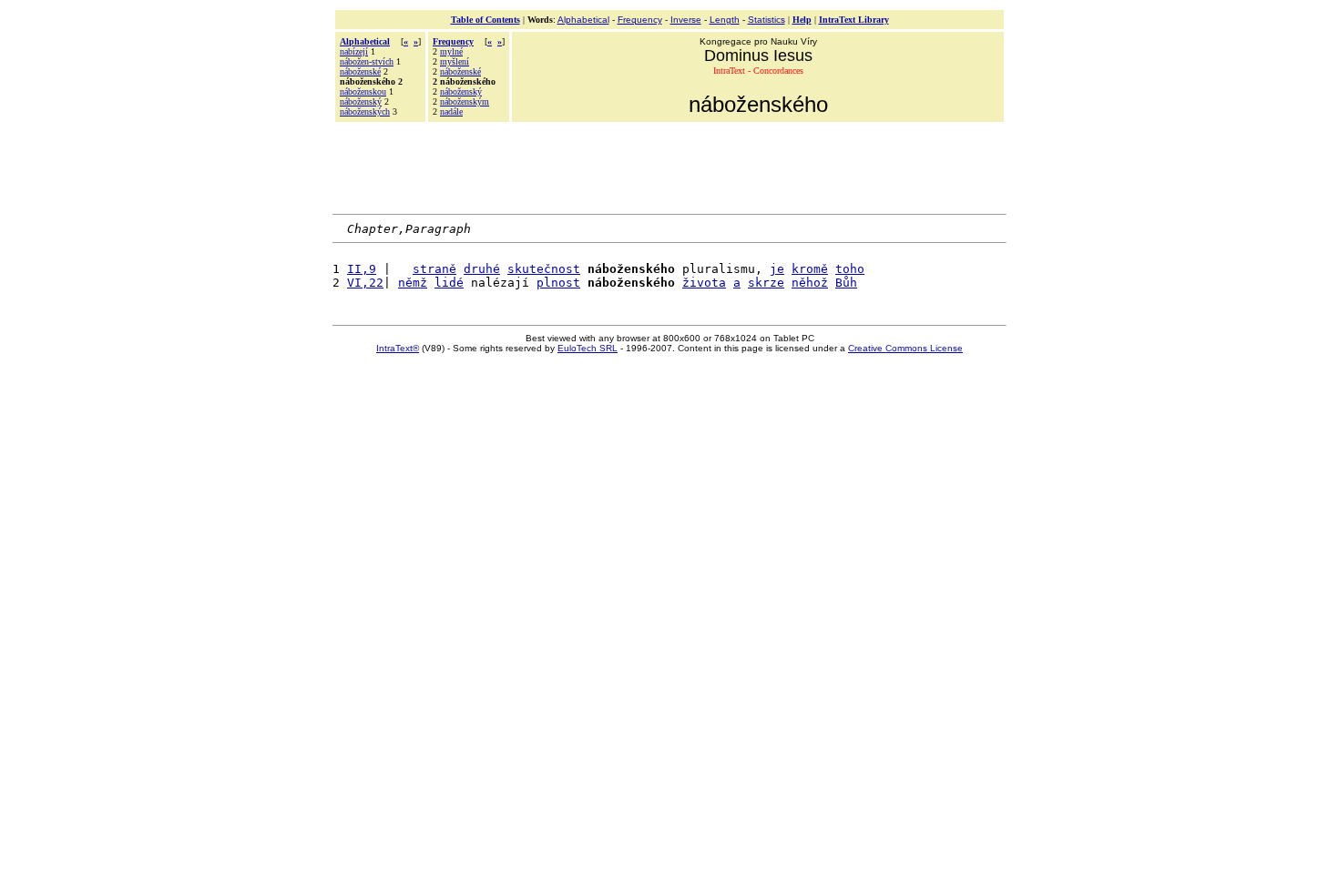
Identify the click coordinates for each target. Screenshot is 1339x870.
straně (434, 269)
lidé (449, 282)
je (777, 269)
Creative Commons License (905, 348)
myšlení (454, 61)
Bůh (846, 282)
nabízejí (354, 51)
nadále (451, 111)
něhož (810, 282)
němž (412, 282)
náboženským (464, 101)
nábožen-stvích (367, 61)
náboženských (365, 111)
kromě (810, 269)
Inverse (685, 20)
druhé (482, 269)
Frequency (640, 20)
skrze (766, 282)
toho (849, 269)
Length (725, 20)
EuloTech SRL (587, 348)
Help (802, 20)
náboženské (360, 71)
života (704, 282)
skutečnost (543, 269)
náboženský (361, 101)
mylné (451, 51)
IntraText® (397, 348)
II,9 (361, 269)
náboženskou (363, 91)
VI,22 (365, 282)
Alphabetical (583, 20)
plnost (558, 282)
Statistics (766, 20)
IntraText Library (854, 20)
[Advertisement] (669, 166)
